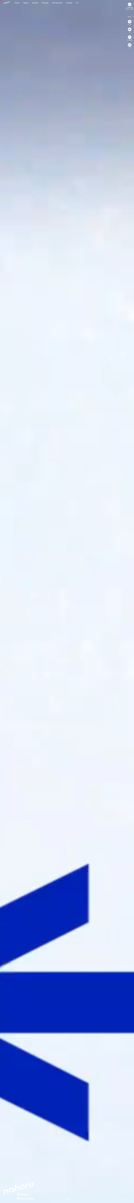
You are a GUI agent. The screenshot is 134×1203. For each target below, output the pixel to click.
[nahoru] (7, 2)
